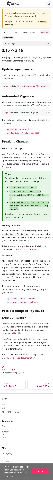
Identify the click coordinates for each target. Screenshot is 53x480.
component (18, 129)
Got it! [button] (41, 472)
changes (21, 298)
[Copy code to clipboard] (48, 86)
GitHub (5, 461)
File (14, 333)
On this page (10, 43)
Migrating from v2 (10, 411)
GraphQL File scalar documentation (18, 358)
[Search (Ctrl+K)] (48, 3)
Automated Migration (26, 249)
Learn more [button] (9, 476)
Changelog (7, 453)
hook (23, 133)
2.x (3, 408)
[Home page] (4, 32)
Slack (4, 426)
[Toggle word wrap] (43, 112)
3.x (3, 404)
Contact (5, 437)
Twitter (5, 431)
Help (4, 457)
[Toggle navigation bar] (4, 4)
